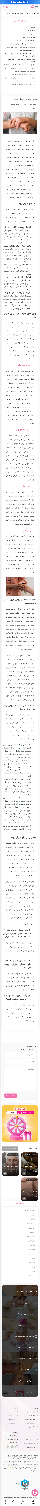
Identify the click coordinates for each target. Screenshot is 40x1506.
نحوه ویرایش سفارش (29, 1419)
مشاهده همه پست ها (9, 1148)
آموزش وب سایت (30, 1228)
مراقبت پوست (31, 1254)
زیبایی (33, 1271)
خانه (35, 14)
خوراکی (33, 1219)
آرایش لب (32, 1267)
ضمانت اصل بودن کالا (29, 1444)
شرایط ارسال (12, 1419)
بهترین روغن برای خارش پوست (15, 14)
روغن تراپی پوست (30, 1241)
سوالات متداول (31, 1447)
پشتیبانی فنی (11, 1423)
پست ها (29, 14)
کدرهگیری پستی (31, 1423)
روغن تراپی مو (31, 1236)
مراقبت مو (32, 1263)
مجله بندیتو (32, 1427)
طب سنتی (32, 1245)
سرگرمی (32, 1232)
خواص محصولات (30, 1210)
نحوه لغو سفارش (30, 1416)
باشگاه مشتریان (11, 1412)
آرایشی (33, 1258)
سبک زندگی (31, 1276)
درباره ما (33, 1436)
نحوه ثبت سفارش (30, 1412)
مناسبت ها (32, 1250)
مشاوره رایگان (11, 1416)
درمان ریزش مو (31, 1223)
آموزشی (33, 1215)
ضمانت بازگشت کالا (30, 1440)
